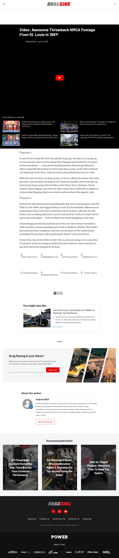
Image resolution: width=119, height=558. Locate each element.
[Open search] (114, 4)
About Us (32, 518)
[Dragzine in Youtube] (65, 511)
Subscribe (53, 370)
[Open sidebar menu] (3, 4)
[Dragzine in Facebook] (53, 511)
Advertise (87, 518)
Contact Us (44, 518)
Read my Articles (45, 422)
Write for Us (74, 518)
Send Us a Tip (59, 518)
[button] (59, 78)
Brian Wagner (58, 327)
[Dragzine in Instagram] (59, 511)
